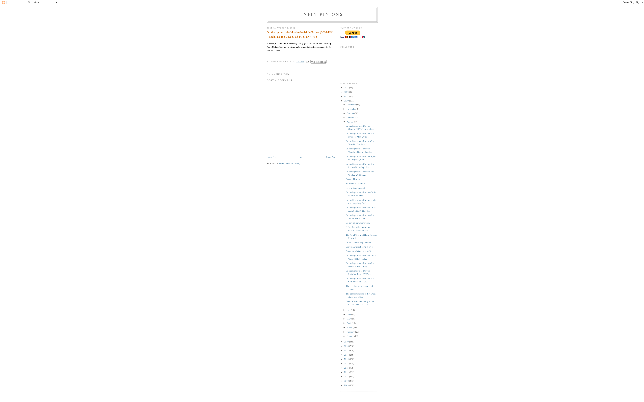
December (351, 104)
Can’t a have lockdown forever (359, 246)
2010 (346, 380)
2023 (346, 87)
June (349, 314)
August (350, 121)
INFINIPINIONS (322, 14)
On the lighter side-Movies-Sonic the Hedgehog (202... (361, 201)
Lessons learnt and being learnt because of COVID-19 (360, 303)
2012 (346, 372)
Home (301, 156)
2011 (346, 376)
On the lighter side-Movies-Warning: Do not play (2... (359, 150)
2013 (346, 367)
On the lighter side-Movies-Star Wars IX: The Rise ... (360, 143)
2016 (346, 354)
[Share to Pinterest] (325, 62)
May (349, 318)
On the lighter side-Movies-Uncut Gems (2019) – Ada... (361, 257)
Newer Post (272, 156)
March (350, 327)
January (350, 336)
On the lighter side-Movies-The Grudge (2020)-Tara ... (360, 173)
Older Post (330, 156)
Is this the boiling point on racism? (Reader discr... (358, 229)
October (350, 113)
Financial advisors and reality (359, 251)
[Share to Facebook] (321, 62)
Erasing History (353, 179)
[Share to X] (318, 62)
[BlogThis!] (315, 62)
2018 (346, 345)
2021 (346, 96)
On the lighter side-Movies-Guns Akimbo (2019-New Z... (360, 209)
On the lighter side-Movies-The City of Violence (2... (360, 280)
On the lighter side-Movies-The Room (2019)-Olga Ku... (360, 165)
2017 (346, 350)
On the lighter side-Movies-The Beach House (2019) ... (360, 265)
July (349, 309)
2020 (346, 100)
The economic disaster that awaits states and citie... (361, 295)
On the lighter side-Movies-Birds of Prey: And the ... (361, 194)
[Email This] (312, 62)
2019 (346, 341)
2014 (346, 363)
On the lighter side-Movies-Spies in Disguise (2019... (361, 158)
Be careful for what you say (358, 222)
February (351, 331)
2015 (346, 359)
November (352, 108)
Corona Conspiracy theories (358, 242)
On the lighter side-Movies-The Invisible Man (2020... (360, 135)
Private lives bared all (355, 187)
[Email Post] (308, 62)
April (349, 323)
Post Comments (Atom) (289, 163)
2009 (346, 385)
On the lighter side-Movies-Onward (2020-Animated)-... (360, 127)
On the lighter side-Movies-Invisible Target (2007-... (358, 272)
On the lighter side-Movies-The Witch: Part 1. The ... (360, 217)
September (352, 117)
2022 (346, 91)
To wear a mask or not (355, 183)
